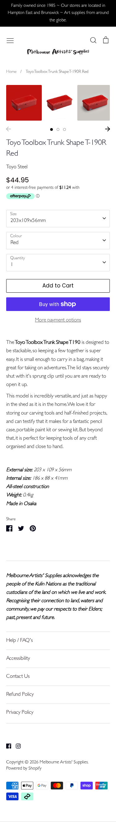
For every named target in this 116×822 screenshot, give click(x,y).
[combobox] (58, 218)
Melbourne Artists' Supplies (64, 762)
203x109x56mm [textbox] (28, 221)
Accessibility (18, 658)
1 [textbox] (12, 265)
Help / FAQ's (19, 640)
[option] (24, 103)
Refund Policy (20, 694)
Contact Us (18, 676)
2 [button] (58, 129)
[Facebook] (6, 746)
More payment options (58, 320)
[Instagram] (16, 746)
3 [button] (64, 129)
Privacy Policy (19, 712)
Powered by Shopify (23, 768)
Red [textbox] (15, 243)
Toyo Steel (17, 167)
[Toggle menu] (10, 40)
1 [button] (51, 129)
